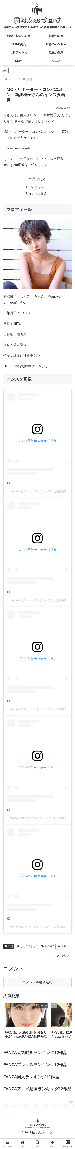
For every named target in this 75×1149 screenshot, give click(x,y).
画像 (63, 946)
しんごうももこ (29, 946)
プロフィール (37, 187)
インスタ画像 (37, 193)
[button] (64, 1022)
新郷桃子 (49, 946)
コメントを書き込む (37, 982)
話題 (10, 946)
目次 (32, 179)
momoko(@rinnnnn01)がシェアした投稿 (36, 491)
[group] (26, 1022)
